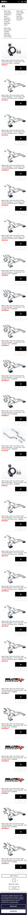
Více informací (13, 902)
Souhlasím (13, 911)
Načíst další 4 (14, 876)
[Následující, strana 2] (14, 880)
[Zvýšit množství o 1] (24, 72)
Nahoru (14, 888)
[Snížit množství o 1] (17, 72)
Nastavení (13, 906)
